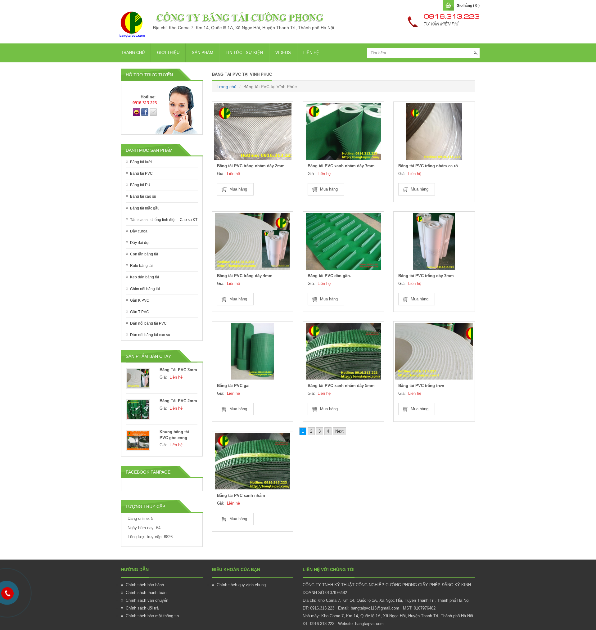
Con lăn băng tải (144, 254)
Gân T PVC (139, 312)
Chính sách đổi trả (142, 608)
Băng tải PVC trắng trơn (421, 385)
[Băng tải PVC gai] (252, 351)
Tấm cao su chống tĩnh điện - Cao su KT (163, 220)
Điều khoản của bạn (236, 569)
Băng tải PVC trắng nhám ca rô (428, 166)
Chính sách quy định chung (241, 585)
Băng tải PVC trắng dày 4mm (245, 275)
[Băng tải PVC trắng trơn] (434, 351)
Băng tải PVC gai (233, 385)
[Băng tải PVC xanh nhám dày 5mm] (343, 351)
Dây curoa (138, 231)
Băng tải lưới (141, 162)
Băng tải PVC (141, 173)
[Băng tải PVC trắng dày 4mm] (252, 241)
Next (339, 431)
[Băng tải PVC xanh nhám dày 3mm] (343, 131)
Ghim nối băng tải (145, 289)
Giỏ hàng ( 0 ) (468, 5)
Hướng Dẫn (135, 569)
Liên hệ (311, 52)
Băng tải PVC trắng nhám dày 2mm (251, 166)
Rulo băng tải (141, 265)
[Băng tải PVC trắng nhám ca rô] (434, 131)
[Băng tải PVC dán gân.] (343, 241)
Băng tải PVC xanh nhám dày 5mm (341, 385)
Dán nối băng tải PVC (148, 323)
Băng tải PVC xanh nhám (241, 495)
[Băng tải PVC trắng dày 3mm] (434, 241)
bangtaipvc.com (369, 623)
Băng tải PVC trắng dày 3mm (426, 275)
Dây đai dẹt (139, 243)
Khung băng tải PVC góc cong (174, 435)
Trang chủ (133, 52)
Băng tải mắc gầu (145, 208)
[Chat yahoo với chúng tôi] (136, 111)
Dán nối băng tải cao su (150, 335)
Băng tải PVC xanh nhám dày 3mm (341, 166)
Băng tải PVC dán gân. (329, 275)
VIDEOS (283, 52)
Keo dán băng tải (144, 277)
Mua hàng (238, 189)
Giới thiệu (168, 52)
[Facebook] (144, 111)
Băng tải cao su (143, 196)
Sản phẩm (202, 52)
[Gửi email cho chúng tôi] (153, 111)
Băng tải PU (140, 185)
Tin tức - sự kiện (244, 52)
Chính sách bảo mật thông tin (152, 616)
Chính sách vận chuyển (147, 600)
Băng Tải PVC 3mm (178, 369)
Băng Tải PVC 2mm (178, 400)
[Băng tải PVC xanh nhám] (252, 461)
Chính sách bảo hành (145, 585)
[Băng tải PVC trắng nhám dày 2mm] (252, 131)
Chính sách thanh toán (146, 592)
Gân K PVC (139, 300)
